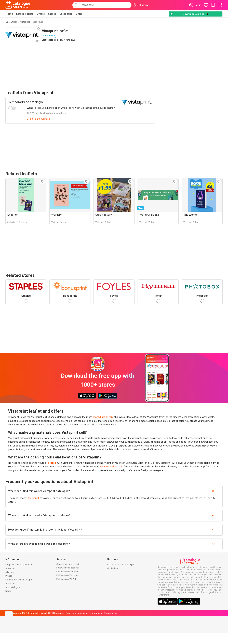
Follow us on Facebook (67, 567)
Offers (41, 13)
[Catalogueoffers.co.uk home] (17, 5)
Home (9, 13)
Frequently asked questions (18, 564)
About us (9, 583)
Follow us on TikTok (66, 579)
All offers (9, 572)
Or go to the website (38, 118)
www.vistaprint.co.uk (111, 466)
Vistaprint (25, 22)
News (8, 591)
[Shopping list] (220, 5)
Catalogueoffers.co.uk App (18, 579)
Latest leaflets (24, 13)
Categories (65, 13)
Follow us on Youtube (66, 575)
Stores (52, 13)
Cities (79, 13)
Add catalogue (12, 587)
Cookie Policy (110, 613)
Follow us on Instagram (67, 571)
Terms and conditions (76, 613)
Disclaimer (59, 613)
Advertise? (10, 568)
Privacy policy (95, 613)
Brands (8, 576)
